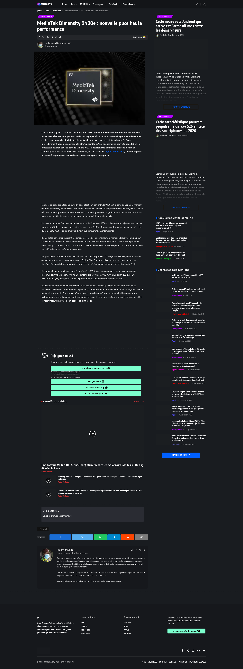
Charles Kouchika (53, 43)
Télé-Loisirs (128, 4)
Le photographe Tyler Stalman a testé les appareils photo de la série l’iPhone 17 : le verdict (188, 394)
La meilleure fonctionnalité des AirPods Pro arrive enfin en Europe (188, 336)
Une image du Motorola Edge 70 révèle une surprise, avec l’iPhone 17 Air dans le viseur (188, 351)
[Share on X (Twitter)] (43, 37)
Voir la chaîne (138, 401)
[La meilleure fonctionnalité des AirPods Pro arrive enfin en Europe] (163, 339)
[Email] (27, 172)
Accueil (65, 4)
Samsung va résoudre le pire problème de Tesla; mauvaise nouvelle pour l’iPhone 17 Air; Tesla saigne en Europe (100, 477)
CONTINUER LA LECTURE (181, 107)
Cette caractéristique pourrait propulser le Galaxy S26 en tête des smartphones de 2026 (180, 126)
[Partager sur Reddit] (56, 37)
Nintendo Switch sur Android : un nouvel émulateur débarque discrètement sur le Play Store (189, 438)
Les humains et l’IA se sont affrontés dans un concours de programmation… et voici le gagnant (172, 240)
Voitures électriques (163, 259)
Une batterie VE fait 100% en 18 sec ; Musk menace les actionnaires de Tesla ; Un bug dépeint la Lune (92, 466)
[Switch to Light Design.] (196, 4)
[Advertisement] (92, 180)
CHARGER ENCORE (180, 455)
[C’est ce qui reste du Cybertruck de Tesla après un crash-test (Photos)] (199, 256)
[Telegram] (27, 158)
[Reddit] (27, 165)
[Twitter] (27, 144)
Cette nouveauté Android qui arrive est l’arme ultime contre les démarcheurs (179, 25)
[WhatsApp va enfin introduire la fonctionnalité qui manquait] (163, 367)
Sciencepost (98, 4)
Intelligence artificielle (164, 246)
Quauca (39, 11)
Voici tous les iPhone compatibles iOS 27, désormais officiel (187, 276)
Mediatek (43, 529)
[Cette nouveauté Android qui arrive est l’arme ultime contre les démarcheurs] (181, 54)
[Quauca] (46, 4)
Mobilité (84, 4)
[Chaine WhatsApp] (27, 151)
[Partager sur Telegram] (52, 37)
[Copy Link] (60, 37)
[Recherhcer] (203, 4)
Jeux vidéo (176, 444)
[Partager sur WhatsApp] (47, 37)
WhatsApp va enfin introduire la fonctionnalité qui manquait (185, 365)
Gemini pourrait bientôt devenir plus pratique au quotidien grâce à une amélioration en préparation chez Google (187, 306)
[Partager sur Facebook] (39, 37)
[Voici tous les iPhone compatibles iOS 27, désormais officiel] (163, 279)
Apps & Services (178, 370)
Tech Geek (113, 4)
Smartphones (56, 11)
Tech (73, 4)
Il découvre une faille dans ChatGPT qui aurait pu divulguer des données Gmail (188, 379)
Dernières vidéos (55, 401)
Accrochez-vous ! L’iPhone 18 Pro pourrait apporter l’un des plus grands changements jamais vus (188, 408)
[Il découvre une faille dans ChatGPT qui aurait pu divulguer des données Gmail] (163, 381)
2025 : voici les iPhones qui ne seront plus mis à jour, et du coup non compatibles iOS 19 (171, 225)
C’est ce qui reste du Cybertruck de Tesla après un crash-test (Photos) (170, 254)
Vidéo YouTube (47, 472)
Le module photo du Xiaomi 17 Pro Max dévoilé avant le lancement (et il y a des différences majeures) (188, 423)
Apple (158, 232)
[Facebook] (27, 136)
